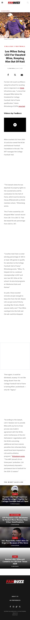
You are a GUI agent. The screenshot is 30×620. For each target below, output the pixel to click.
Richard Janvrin (16, 503)
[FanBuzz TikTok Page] (16, 606)
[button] (2, 2)
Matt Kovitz (16, 566)
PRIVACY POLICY (15, 614)
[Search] (27, 2)
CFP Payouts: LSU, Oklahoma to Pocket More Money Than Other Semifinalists (15, 519)
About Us (15, 596)
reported (21, 106)
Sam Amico (12, 68)
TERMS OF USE (15, 613)
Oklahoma (15, 514)
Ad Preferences (15, 600)
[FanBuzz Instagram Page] (13, 606)
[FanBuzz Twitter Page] (19, 606)
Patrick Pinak (15, 524)
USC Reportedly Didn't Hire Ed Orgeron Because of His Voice (15, 542)
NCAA (22, 88)
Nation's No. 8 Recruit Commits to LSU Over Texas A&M (15, 561)
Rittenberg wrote (18, 456)
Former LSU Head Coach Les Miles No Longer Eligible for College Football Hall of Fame (15, 499)
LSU (15, 494)
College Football (5, 11)
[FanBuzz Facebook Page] (10, 606)
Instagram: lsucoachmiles (9, 39)
